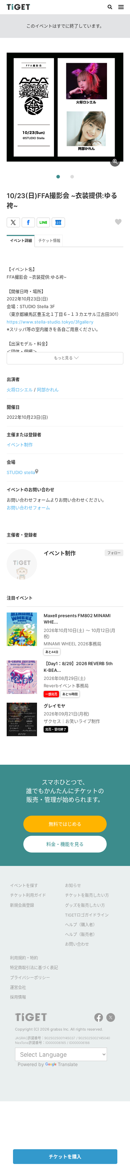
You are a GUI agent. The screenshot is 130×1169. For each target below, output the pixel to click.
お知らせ (73, 885)
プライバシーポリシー (30, 977)
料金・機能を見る (65, 844)
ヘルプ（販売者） (81, 934)
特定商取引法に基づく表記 (34, 967)
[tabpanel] (65, 107)
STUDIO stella (21, 472)
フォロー (114, 553)
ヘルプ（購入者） (81, 924)
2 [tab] (72, 177)
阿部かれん (48, 389)
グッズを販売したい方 (85, 905)
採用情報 (18, 997)
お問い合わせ (77, 944)
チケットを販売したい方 (87, 895)
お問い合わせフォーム (28, 507)
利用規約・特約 (24, 957)
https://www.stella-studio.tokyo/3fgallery (50, 322)
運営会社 (18, 987)
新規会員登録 (22, 905)
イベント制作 (20, 444)
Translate (68, 1064)
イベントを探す (24, 885)
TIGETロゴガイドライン (87, 915)
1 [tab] (58, 177)
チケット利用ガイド (28, 895)
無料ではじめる (65, 824)
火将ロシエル (20, 389)
